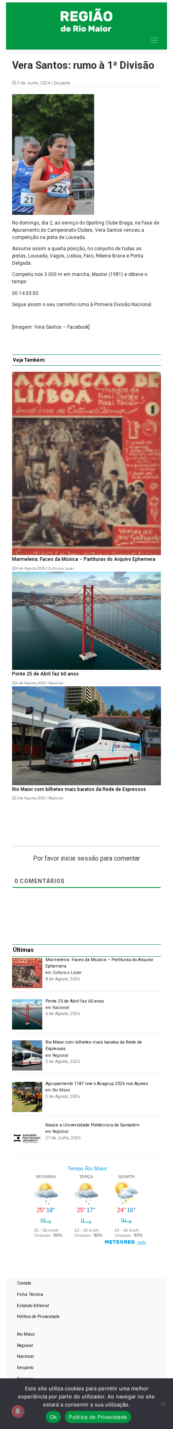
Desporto (62, 83)
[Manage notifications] (17, 1411)
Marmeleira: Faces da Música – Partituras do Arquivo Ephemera (83, 559)
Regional (56, 798)
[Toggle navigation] (154, 40)
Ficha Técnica (30, 1294)
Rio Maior (26, 1334)
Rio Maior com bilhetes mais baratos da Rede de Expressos (79, 789)
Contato (24, 1283)
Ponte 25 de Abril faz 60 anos (45, 674)
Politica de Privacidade (38, 1316)
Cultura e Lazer (61, 568)
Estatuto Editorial (33, 1305)
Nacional (56, 683)
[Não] (163, 1404)
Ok (53, 1417)
